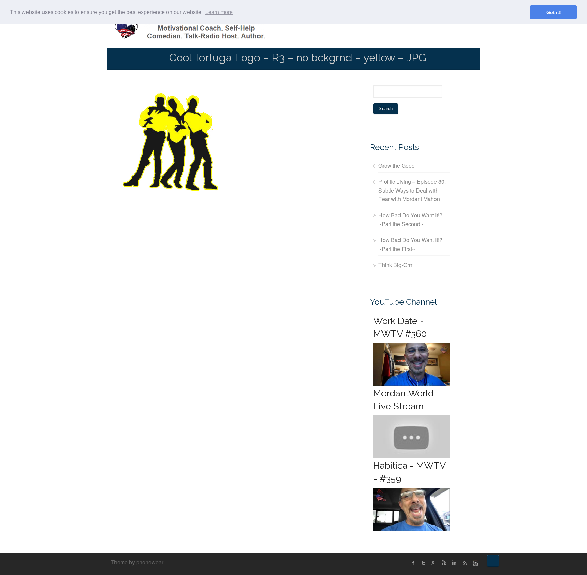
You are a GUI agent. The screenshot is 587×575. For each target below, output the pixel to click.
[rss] (464, 563)
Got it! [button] (553, 12)
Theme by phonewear (137, 562)
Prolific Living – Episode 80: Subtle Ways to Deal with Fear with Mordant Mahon (412, 190)
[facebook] (413, 563)
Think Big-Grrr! (396, 265)
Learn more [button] (219, 12)
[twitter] (424, 563)
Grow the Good (396, 165)
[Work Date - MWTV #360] (411, 364)
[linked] (454, 563)
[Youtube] (444, 563)
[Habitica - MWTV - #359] (411, 509)
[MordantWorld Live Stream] (411, 437)
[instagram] (474, 563)
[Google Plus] (434, 563)
